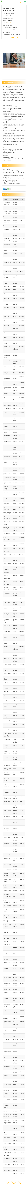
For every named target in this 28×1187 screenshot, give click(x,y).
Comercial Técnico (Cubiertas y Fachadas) (7, 829)
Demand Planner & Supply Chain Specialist (7, 523)
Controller (6, 1060)
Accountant (6, 1075)
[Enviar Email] (10, 189)
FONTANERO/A (7, 311)
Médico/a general (7, 1084)
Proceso (5, 199)
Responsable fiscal (7, 869)
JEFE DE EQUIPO (7, 602)
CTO (4, 397)
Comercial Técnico (7, 1071)
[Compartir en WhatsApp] (8, 189)
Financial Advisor (7, 833)
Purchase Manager (7, 664)
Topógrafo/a (6, 234)
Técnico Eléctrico (7, 848)
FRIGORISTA (6, 598)
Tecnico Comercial (7, 477)
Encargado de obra (7, 207)
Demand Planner (7, 625)
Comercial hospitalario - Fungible (6, 994)
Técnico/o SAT (7, 998)
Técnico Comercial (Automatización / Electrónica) (7, 1052)
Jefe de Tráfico (6, 691)
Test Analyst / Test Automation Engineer (7, 1116)
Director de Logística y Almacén (6, 488)
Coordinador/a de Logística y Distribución (7, 735)
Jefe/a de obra (6, 225)
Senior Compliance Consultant (6, 792)
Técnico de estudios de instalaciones (6, 550)
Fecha (21, 199)
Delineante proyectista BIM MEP (7, 378)
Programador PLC (7, 858)
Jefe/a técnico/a (7, 962)
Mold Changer (6, 412)
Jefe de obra (6, 216)
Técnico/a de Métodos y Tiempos (6, 621)
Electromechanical (7, 441)
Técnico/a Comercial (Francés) (6, 426)
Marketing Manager (7, 820)
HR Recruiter (6, 843)
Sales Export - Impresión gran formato (7, 356)
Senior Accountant (7, 890)
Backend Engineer (7, 728)
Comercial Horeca (7, 711)
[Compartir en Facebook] (6, 189)
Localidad (15, 199)
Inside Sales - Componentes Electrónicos (7, 774)
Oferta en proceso (14, 37)
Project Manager (7, 654)
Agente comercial (7, 864)
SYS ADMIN (6, 682)
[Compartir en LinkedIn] (4, 189)
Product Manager (7, 360)
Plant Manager (6, 973)
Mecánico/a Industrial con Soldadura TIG (6, 786)
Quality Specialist (7, 905)
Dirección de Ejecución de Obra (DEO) (7, 1122)
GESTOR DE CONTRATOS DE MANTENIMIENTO (7, 583)
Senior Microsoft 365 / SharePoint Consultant (7, 1106)
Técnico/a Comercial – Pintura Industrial (7, 943)
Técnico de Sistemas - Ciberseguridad (7, 577)
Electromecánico (7, 435)
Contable (5, 1080)
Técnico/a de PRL (7, 267)
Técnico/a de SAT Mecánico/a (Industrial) (7, 926)
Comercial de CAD (7, 452)
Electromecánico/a (7, 631)
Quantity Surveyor (7, 408)
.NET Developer (7, 816)
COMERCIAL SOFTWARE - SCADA (6, 1095)
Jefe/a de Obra (6, 658)
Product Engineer (7, 805)
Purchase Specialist (7, 468)
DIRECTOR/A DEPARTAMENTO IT (7, 896)
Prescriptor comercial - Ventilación (6, 932)
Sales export (6, 503)
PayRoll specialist (7, 1143)
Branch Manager (7, 382)
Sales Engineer (6, 316)
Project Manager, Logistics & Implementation (7, 752)
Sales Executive (7, 244)
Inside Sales (6, 492)
